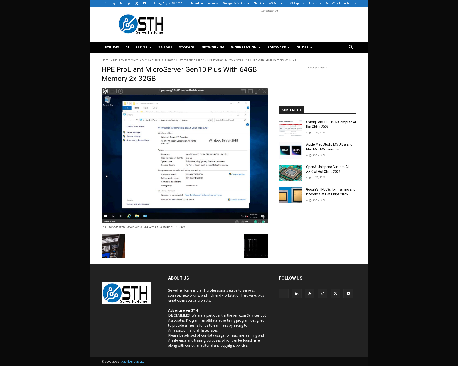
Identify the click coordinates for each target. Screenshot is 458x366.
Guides (302, 47)
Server (141, 47)
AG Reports (296, 3)
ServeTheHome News (204, 3)
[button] (350, 47)
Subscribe (314, 3)
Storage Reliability (234, 3)
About (257, 3)
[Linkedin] (113, 3)
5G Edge (165, 47)
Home (106, 60)
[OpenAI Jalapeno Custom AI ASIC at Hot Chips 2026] (290, 173)
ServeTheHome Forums (341, 3)
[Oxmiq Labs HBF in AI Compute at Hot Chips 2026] (290, 128)
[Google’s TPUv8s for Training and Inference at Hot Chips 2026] (290, 195)
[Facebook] (105, 3)
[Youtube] (144, 3)
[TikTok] (128, 3)
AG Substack (277, 3)
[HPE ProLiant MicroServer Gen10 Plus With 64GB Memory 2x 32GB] (185, 155)
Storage (187, 47)
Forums (112, 47)
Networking (212, 47)
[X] (136, 3)
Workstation (244, 47)
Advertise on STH (183, 310)
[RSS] (121, 3)
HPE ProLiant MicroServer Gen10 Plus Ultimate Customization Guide (158, 60)
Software (276, 47)
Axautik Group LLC (132, 362)
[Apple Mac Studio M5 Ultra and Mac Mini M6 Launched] (290, 150)
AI (127, 47)
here (256, 340)
